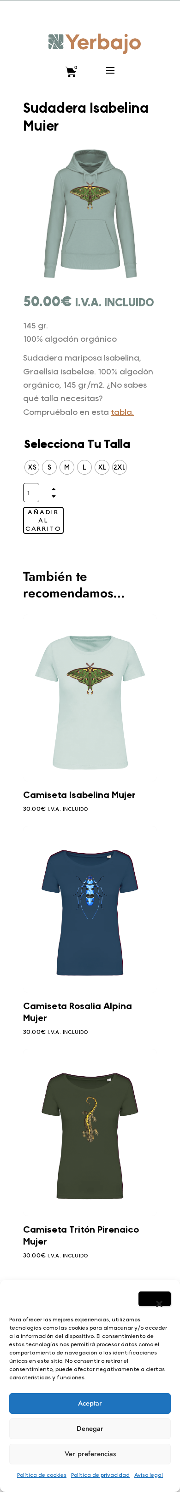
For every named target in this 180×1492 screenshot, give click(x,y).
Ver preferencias (90, 1454)
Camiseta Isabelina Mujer (79, 795)
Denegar (90, 1428)
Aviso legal (148, 1474)
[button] (154, 1298)
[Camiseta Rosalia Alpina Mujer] (90, 909)
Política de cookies (41, 1474)
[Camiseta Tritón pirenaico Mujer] (90, 1132)
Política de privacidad (100, 1474)
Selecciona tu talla (77, 444)
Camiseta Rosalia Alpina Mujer (77, 1012)
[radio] (32, 467)
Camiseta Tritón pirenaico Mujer (81, 1235)
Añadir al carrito (43, 520)
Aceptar (90, 1403)
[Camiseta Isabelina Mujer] (90, 697)
